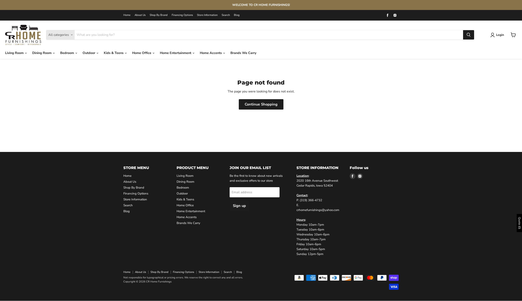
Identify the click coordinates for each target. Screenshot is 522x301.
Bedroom (67, 53)
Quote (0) (519, 223)
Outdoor (89, 53)
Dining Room (42, 53)
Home (126, 15)
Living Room (14, 53)
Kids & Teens (114, 53)
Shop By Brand (159, 15)
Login (500, 35)
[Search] (468, 35)
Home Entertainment (176, 53)
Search (226, 15)
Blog (237, 15)
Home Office (142, 53)
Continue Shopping (261, 104)
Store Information (207, 15)
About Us (140, 15)
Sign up (239, 205)
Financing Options (182, 15)
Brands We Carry (243, 53)
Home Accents (211, 53)
